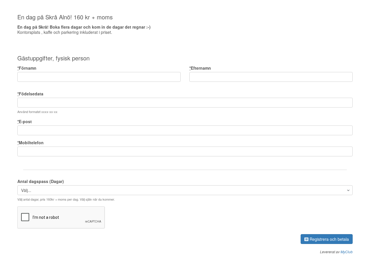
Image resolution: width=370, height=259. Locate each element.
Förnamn (26, 68)
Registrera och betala (328, 239)
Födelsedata (30, 93)
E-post (24, 121)
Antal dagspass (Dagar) (40, 181)
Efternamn (200, 68)
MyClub (347, 251)
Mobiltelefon (30, 142)
